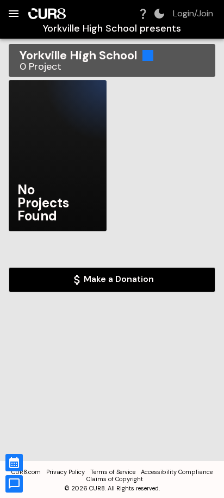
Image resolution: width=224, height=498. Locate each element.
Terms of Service (112, 472)
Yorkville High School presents (112, 28)
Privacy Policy (65, 472)
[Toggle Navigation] (13, 13)
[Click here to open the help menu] (143, 13)
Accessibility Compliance (177, 472)
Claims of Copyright (114, 479)
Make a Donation (119, 279)
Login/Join (193, 14)
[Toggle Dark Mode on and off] (159, 13)
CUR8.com (26, 472)
